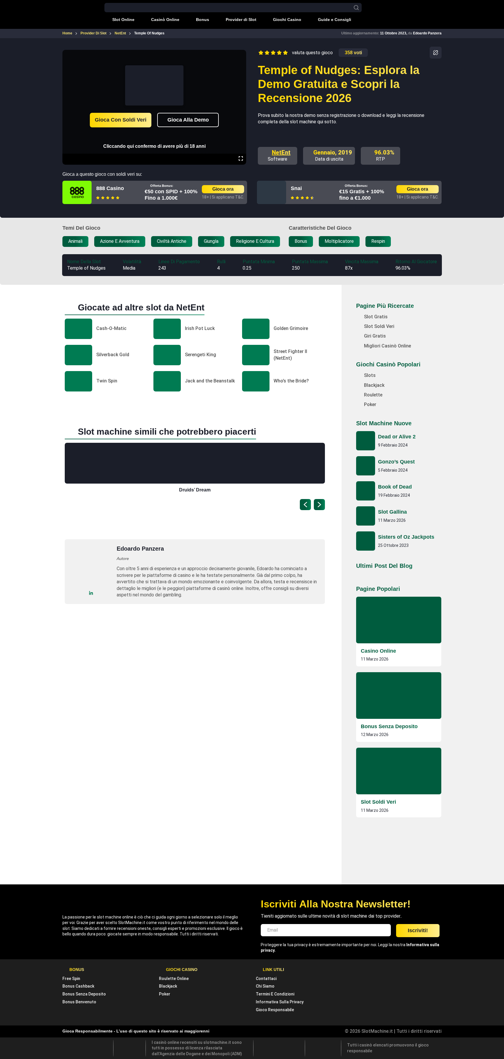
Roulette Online (174, 978)
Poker (164, 994)
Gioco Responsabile (275, 1009)
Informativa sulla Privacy (280, 1002)
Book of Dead (395, 487)
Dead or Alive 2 (397, 437)
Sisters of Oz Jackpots (406, 537)
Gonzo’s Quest (396, 462)
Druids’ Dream (195, 489)
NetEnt (281, 152)
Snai (296, 188)
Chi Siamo (265, 986)
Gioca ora (223, 189)
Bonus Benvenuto (79, 1002)
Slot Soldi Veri (378, 802)
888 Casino (110, 188)
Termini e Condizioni (275, 994)
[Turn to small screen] (240, 54)
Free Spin (71, 978)
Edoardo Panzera (427, 33)
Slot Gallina (392, 512)
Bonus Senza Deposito (389, 726)
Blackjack (168, 986)
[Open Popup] (436, 53)
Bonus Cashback (78, 986)
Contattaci (266, 978)
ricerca (356, 7)
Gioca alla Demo (188, 120)
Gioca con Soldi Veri (120, 120)
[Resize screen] (241, 159)
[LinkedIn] (91, 593)
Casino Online (378, 651)
